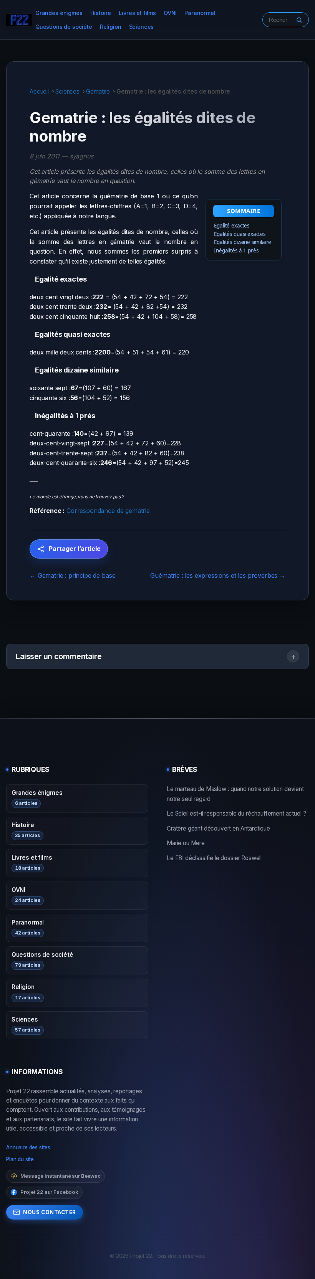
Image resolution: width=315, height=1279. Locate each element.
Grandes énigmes (59, 13)
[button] (157, 656)
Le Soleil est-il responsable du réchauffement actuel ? (236, 813)
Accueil (39, 91)
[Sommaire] (32, 279)
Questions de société (63, 26)
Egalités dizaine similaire (242, 242)
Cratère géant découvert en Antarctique (218, 828)
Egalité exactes (231, 225)
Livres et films (137, 13)
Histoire (100, 13)
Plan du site (20, 1159)
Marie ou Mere (186, 843)
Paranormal (199, 13)
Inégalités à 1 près (236, 250)
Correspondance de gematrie (108, 510)
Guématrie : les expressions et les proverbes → (217, 575)
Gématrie (98, 91)
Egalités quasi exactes (239, 234)
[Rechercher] (299, 20)
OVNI (170, 13)
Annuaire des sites (28, 1147)
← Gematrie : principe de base (72, 575)
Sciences (141, 26)
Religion (110, 26)
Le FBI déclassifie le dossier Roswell (214, 858)
